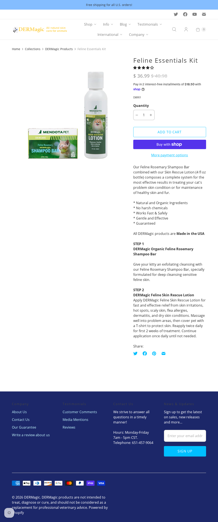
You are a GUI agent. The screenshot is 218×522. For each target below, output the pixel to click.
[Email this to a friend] (163, 353)
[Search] (174, 29)
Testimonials (148, 24)
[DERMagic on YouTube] (194, 14)
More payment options (169, 155)
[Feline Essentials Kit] (66, 111)
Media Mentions (75, 419)
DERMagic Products (59, 49)
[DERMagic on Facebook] (185, 14)
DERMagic (32, 497)
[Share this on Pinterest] (154, 353)
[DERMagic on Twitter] (176, 14)
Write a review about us (31, 435)
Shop (88, 24)
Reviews (69, 427)
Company (136, 34)
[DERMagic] (42, 29)
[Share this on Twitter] (136, 353)
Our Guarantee (24, 427)
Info (106, 24)
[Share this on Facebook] (144, 353)
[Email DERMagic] (204, 14)
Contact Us (21, 419)
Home (16, 49)
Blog (123, 24)
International (108, 34)
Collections (32, 49)
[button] (144, 67)
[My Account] (186, 29)
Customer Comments (80, 412)
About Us (19, 412)
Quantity (141, 105)
